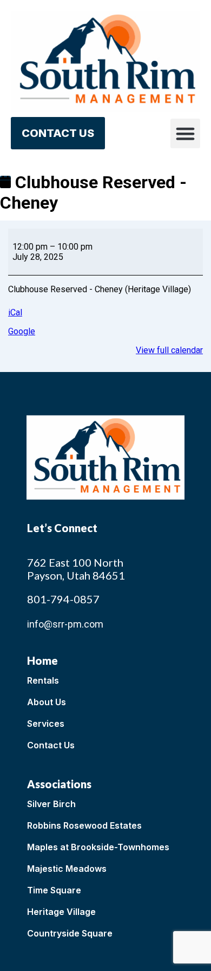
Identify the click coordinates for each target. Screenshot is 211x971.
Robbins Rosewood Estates (84, 825)
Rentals (43, 680)
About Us (46, 702)
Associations (59, 783)
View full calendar (169, 350)
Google (21, 331)
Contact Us (51, 745)
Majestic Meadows (67, 868)
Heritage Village (61, 911)
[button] (185, 134)
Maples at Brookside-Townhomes (98, 847)
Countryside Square (70, 933)
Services (45, 723)
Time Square (54, 890)
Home (42, 660)
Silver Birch (51, 803)
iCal (15, 312)
